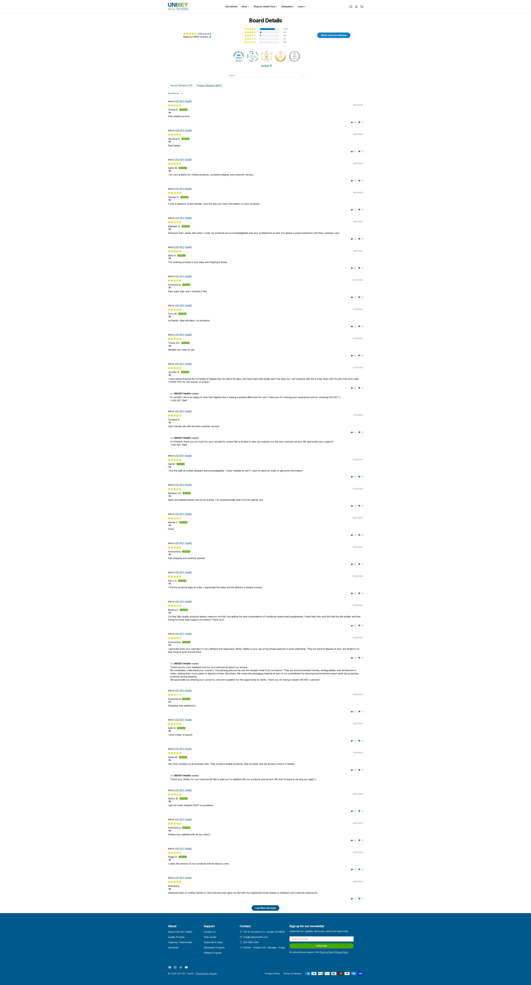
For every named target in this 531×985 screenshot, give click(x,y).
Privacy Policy (272, 973)
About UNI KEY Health (180, 931)
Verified (265, 65)
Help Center (210, 937)
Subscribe (321, 946)
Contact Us (210, 931)
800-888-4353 (251, 942)
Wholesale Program (214, 947)
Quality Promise (176, 937)
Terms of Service (292, 973)
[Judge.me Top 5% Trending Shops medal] (294, 56)
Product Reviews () (209, 85)
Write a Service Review (334, 35)
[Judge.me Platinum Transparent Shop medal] (252, 56)
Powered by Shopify (206, 973)
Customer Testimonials (180, 942)
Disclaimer (173, 947)
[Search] (351, 6)
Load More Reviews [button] (265, 908)
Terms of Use (326, 952)
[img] (197, 33)
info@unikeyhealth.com (255, 937)
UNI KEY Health (183, 101)
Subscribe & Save (213, 942)
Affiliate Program (213, 952)
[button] (250, 29)
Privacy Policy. (341, 952)
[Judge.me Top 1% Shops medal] (280, 56)
